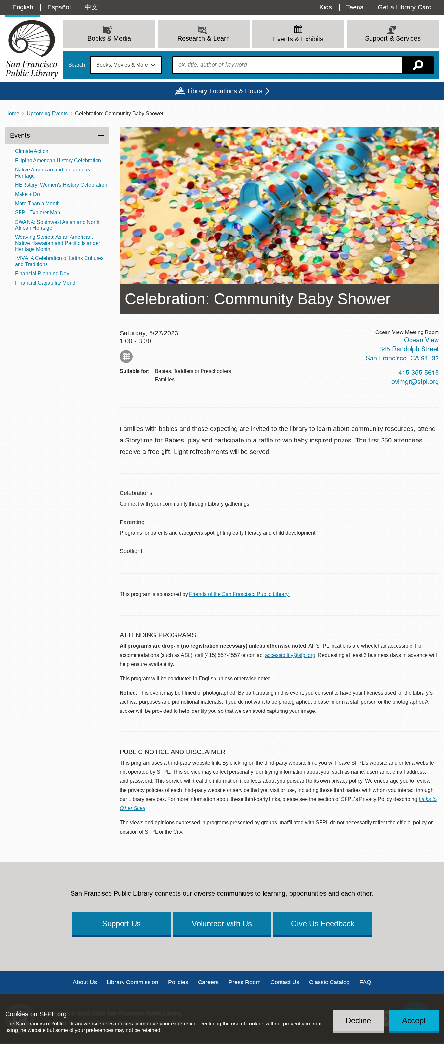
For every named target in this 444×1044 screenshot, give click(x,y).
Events (20, 135)
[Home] (31, 49)
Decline (358, 1020)
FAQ (365, 982)
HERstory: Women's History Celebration (61, 185)
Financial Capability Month (46, 283)
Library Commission (132, 982)
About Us (85, 982)
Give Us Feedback (323, 923)
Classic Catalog (329, 982)
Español (59, 7)
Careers (208, 982)
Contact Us (284, 982)
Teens (354, 7)
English (22, 7)
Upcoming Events (47, 113)
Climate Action (31, 151)
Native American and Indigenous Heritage (52, 172)
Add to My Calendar (126, 356)
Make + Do (27, 194)
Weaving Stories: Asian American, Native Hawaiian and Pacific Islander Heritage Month (57, 243)
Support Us (121, 923)
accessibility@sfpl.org (290, 655)
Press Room (245, 982)
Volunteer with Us (222, 923)
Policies (178, 982)
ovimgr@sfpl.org (415, 381)
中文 (91, 7)
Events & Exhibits (298, 39)
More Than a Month (37, 203)
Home (12, 113)
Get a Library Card (405, 7)
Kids (326, 7)
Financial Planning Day (42, 273)
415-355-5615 (418, 372)
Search (76, 65)
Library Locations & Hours (225, 91)
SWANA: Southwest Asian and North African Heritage (57, 225)
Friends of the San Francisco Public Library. (239, 594)
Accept (414, 1020)
